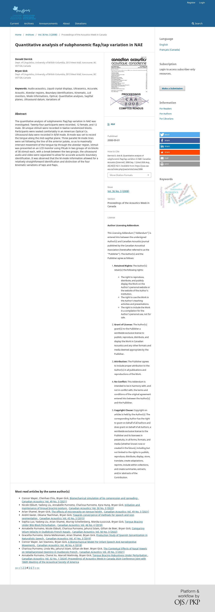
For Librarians (166, 118)
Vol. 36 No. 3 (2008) (47, 34)
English (164, 44)
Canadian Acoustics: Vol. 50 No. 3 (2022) (91, 508)
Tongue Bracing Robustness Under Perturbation (120, 555)
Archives (29, 23)
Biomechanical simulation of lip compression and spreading (104, 498)
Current (14, 23)
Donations (81, 23)
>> (38, 567)
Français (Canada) (170, 49)
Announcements (48, 23)
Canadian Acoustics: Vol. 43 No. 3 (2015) (61, 518)
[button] (180, 134)
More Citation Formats (121, 175)
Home (18, 34)
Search (198, 23)
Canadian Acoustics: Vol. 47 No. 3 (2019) (68, 538)
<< (16, 567)
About (66, 23)
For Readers (165, 108)
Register (191, 2)
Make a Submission (172, 88)
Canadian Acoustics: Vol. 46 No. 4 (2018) (79, 525)
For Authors (165, 113)
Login (202, 2)
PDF (113, 124)
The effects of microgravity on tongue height (77, 511)
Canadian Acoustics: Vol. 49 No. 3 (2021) (44, 501)
